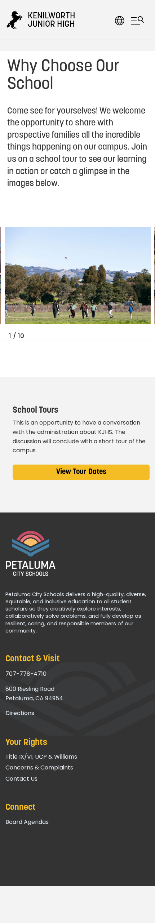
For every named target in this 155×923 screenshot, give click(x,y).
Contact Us (21, 779)
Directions (19, 713)
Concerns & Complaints (39, 767)
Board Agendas (27, 822)
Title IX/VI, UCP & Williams (41, 757)
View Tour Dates (81, 472)
